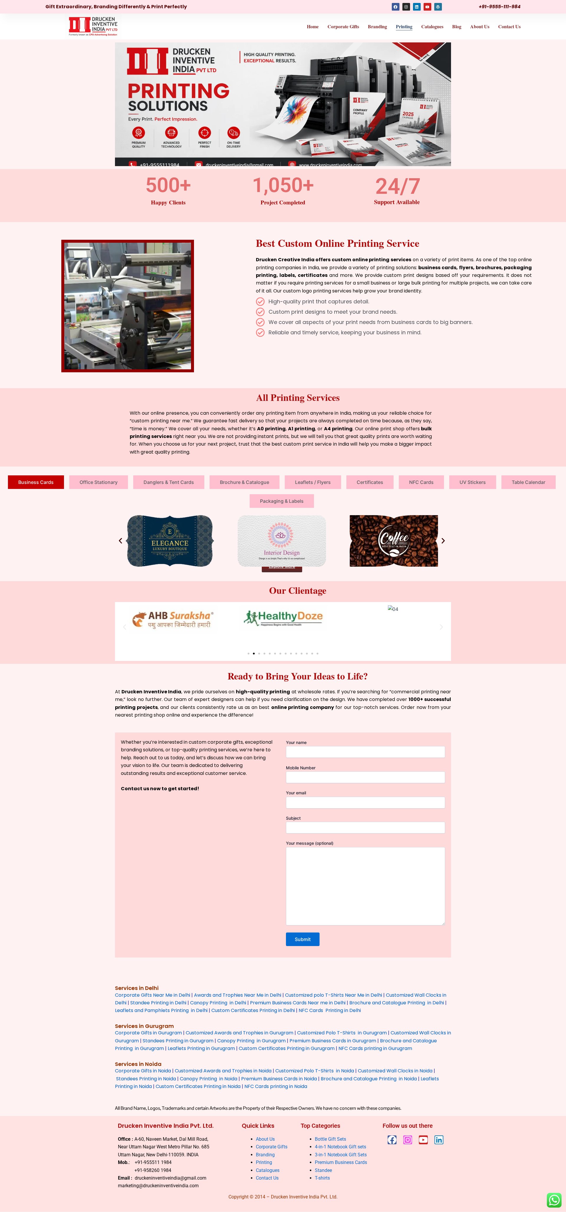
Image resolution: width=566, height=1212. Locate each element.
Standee (323, 1170)
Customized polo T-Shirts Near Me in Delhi (333, 995)
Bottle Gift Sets (330, 1139)
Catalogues (432, 26)
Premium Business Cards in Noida (279, 1078)
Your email (296, 792)
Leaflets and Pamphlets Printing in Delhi (161, 1010)
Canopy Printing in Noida (208, 1078)
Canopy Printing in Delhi (218, 1002)
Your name (296, 742)
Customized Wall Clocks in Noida (395, 1070)
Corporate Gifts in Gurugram (148, 1033)
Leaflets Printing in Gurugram (201, 1048)
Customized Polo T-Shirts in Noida (314, 1070)
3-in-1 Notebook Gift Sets (341, 1154)
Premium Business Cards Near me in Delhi (297, 1002)
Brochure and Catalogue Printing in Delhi (396, 1002)
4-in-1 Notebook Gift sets (340, 1147)
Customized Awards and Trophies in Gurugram (239, 1033)
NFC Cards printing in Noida (275, 1086)
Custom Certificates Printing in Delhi (253, 1010)
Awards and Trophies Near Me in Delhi (237, 995)
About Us (479, 26)
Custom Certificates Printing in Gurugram (287, 1048)
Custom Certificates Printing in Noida (198, 1086)
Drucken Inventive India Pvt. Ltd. (166, 1126)
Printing (404, 26)
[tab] (36, 482)
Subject (293, 818)
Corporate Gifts (343, 26)
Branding (377, 26)
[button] (120, 541)
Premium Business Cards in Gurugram (332, 1040)
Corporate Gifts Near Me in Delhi (152, 995)
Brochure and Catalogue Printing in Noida (369, 1078)
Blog (456, 26)
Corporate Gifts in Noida (143, 1070)
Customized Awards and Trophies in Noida (223, 1070)
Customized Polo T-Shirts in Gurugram (342, 1033)
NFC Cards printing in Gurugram (375, 1048)
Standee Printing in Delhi (158, 1002)
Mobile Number (300, 767)
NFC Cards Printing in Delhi (329, 1010)
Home (313, 26)
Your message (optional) (309, 843)
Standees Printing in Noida (146, 1078)
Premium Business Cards (341, 1162)
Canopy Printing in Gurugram (251, 1040)
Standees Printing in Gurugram (178, 1040)
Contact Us (509, 26)
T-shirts (323, 1178)
